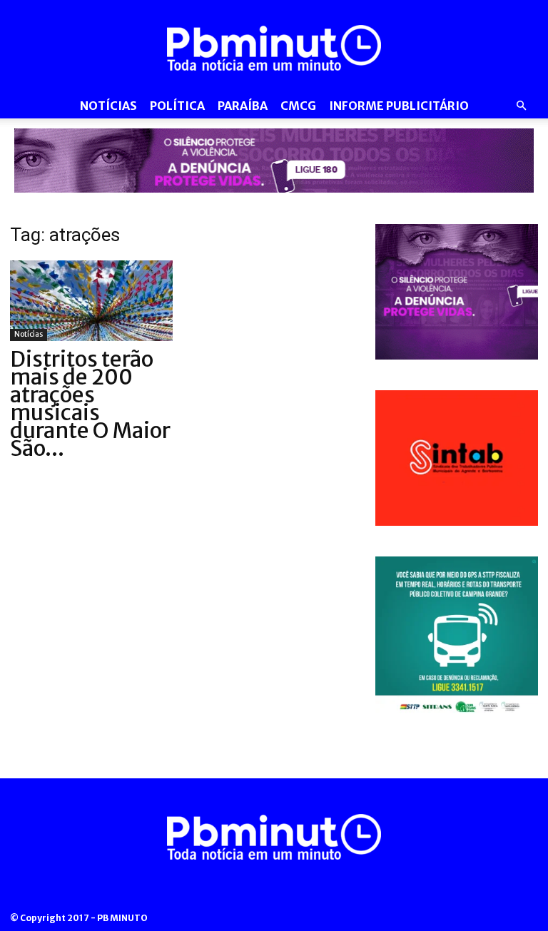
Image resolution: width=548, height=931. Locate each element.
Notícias (108, 105)
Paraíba (243, 105)
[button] (521, 106)
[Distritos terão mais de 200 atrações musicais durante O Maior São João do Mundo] (91, 300)
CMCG (298, 105)
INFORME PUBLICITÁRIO (399, 105)
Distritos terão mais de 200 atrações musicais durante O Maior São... (90, 403)
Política (177, 105)
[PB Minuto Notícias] (274, 48)
